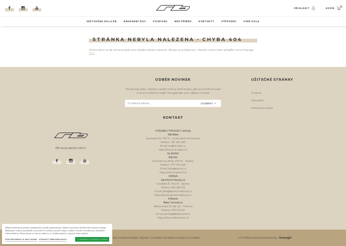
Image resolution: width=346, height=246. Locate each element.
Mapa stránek (128, 237)
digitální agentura (264, 237)
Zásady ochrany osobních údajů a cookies (169, 237)
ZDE (92, 53)
